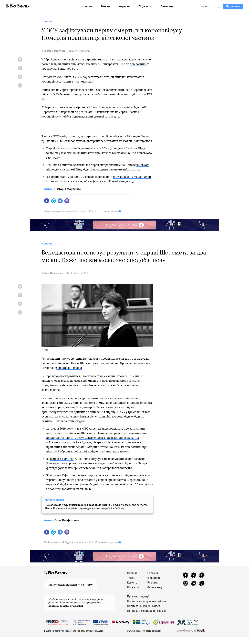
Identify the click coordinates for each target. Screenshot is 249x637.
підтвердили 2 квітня (122, 148)
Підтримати (233, 6)
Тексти (105, 6)
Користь (124, 6)
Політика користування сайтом (146, 601)
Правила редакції (138, 596)
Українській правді (69, 367)
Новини (86, 6)
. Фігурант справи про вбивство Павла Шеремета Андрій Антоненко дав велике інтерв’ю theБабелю (96, 506)
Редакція (153, 573)
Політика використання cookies (146, 610)
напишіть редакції (94, 631)
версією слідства (62, 458)
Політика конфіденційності (144, 606)
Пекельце (166, 6)
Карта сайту (154, 587)
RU (206, 6)
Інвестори (153, 577)
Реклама (152, 582)
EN (202, 6)
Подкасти (145, 6)
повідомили (138, 64)
